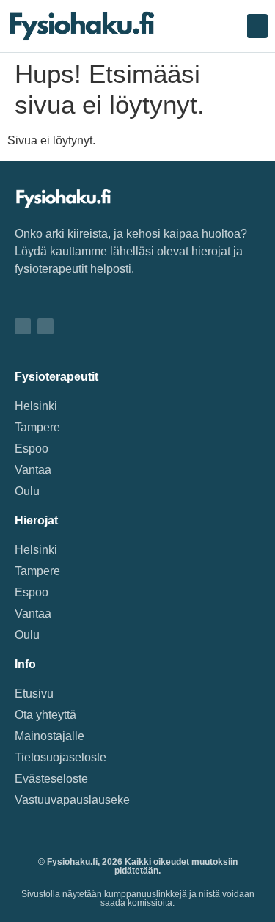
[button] (257, 26)
